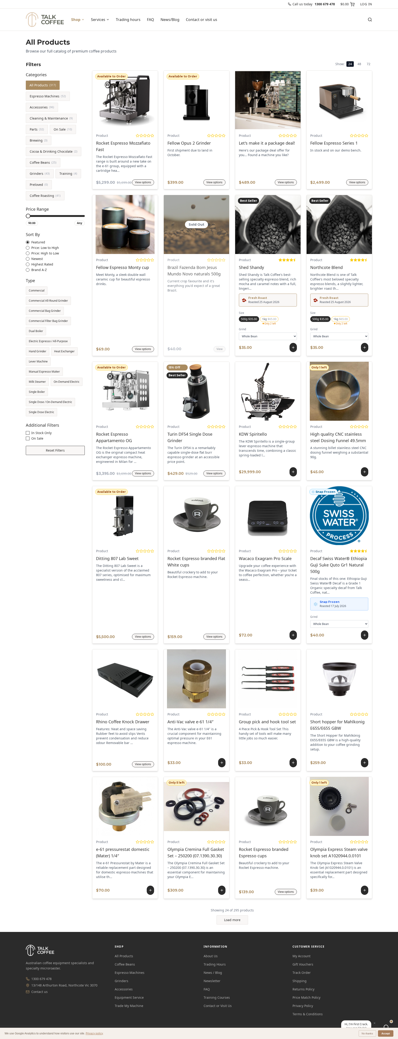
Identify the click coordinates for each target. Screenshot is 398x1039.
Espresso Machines (48, 96)
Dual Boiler (36, 331)
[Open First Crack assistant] (386, 1027)
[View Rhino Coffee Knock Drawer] (107, 678)
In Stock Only (41, 433)
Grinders (40, 173)
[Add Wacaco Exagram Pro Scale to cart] (267, 515)
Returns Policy (303, 989)
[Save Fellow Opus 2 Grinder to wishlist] (214, 100)
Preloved (39, 184)
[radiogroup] (55, 256)
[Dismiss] (374, 1023)
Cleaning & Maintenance (51, 118)
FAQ (150, 19)
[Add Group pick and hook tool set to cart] (267, 678)
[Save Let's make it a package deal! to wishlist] (286, 100)
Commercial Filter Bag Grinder (48, 321)
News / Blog (213, 972)
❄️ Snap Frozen (323, 491)
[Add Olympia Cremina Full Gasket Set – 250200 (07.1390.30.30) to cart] (196, 806)
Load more (232, 920)
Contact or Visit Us (218, 1006)
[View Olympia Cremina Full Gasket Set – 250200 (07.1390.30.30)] (185, 806)
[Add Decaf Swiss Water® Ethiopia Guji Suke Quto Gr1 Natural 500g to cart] (339, 515)
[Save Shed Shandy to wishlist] (279, 224)
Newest (37, 258)
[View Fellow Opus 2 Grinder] (178, 100)
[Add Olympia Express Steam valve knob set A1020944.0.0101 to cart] (339, 806)
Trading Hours (215, 964)
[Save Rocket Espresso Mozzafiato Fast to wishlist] (143, 100)
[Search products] (370, 19)
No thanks (367, 1033)
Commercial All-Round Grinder (48, 301)
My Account (301, 956)
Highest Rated (42, 264)
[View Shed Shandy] (256, 224)
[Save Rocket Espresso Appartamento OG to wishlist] (143, 391)
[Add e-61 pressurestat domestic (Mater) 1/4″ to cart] (125, 806)
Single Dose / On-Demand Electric (50, 402)
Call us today (314, 4)
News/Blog (170, 19)
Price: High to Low (45, 253)
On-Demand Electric (66, 382)
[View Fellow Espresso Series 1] (321, 100)
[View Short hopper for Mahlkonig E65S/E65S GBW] (328, 678)
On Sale (63, 129)
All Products (42, 85)
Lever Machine (38, 361)
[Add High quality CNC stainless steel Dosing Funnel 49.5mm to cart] (339, 391)
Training (68, 173)
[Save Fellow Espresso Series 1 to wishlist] (357, 100)
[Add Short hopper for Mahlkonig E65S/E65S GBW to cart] (339, 678)
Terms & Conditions (308, 1014)
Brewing (38, 140)
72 (368, 64)
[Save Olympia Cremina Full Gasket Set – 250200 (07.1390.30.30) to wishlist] (207, 806)
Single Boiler (37, 392)
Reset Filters (55, 450)
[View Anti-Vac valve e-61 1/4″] (185, 678)
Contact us (39, 991)
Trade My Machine (129, 1006)
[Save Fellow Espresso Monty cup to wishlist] (143, 224)
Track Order (302, 972)
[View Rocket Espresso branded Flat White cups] (178, 515)
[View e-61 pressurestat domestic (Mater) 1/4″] (114, 806)
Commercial (36, 290)
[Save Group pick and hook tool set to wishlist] (279, 678)
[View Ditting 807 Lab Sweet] (107, 515)
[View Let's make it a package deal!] (250, 100)
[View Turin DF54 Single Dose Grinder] (178, 391)
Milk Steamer (37, 382)
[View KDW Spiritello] (256, 391)
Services (98, 19)
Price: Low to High (45, 247)
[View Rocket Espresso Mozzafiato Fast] (107, 100)
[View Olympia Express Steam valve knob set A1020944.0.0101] (328, 806)
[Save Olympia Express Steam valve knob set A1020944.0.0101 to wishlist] (350, 806)
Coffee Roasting (45, 195)
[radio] (27, 242)
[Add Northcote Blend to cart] (339, 224)
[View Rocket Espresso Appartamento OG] (107, 391)
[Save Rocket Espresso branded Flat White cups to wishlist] (214, 515)
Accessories (42, 107)
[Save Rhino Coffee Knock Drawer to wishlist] (143, 678)
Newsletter (212, 981)
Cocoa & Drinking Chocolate (53, 151)
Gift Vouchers (303, 964)
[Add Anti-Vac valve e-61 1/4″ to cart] (196, 678)
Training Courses (217, 997)
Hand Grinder (37, 351)
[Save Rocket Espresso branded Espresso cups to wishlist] (286, 806)
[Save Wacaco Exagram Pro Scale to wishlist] (279, 515)
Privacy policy (94, 1033)
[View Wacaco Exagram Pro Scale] (256, 515)
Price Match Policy (306, 997)
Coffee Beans (43, 162)
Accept (385, 1033)
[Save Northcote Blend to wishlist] (350, 224)
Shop (75, 19)
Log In (366, 4)
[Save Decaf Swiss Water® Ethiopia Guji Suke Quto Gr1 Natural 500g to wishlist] (350, 515)
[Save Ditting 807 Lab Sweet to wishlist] (143, 515)
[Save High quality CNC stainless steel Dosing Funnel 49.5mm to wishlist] (350, 391)
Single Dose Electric (41, 412)
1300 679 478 (41, 979)
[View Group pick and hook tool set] (256, 678)
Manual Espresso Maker (44, 372)
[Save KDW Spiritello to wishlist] (279, 391)
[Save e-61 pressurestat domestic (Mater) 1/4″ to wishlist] (136, 806)
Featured (38, 242)
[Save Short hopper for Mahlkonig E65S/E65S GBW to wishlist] (350, 678)
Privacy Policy (303, 1006)
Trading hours (128, 19)
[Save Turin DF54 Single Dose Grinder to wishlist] (214, 391)
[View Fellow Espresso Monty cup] (107, 224)
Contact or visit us (201, 19)
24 (350, 64)
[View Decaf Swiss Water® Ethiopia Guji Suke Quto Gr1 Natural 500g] (328, 515)
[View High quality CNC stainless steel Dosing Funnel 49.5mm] (328, 391)
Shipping (300, 981)
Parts (37, 129)
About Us (211, 956)
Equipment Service (129, 997)
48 (359, 64)
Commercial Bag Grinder (45, 311)
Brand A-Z (39, 269)
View (219, 349)
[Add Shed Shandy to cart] (267, 224)
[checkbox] (27, 433)
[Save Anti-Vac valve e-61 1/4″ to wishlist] (207, 678)
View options (125, 100)
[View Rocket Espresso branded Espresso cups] (250, 806)
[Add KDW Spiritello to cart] (267, 391)
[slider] (28, 216)
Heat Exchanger (64, 351)
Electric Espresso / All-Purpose (48, 341)
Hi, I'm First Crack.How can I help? (356, 1026)
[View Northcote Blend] (328, 224)
